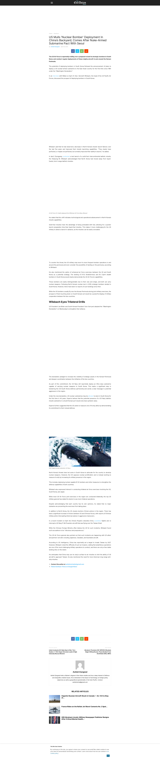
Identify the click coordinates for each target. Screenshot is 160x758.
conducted (66, 156)
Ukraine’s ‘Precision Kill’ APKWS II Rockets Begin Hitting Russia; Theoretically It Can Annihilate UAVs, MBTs (97, 651)
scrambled (97, 521)
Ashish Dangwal (55, 46)
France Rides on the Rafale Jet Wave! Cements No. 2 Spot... (84, 706)
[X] (77, 51)
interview (55, 76)
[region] (80, 20)
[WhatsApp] (82, 51)
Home (50, 33)
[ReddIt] (86, 51)
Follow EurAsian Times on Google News (64, 567)
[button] (52, 3)
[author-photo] (80, 669)
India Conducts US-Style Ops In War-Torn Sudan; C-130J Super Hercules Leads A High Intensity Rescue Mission (63, 651)
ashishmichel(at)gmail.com (75, 564)
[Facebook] (73, 51)
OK (108, 755)
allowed (90, 396)
